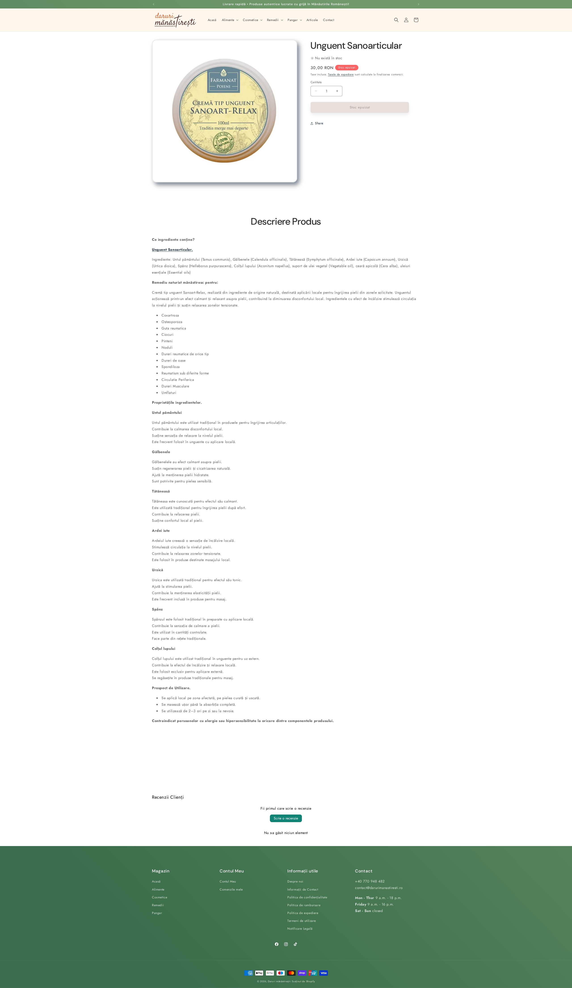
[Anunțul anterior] (153, 4)
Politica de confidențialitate (307, 897)
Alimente (158, 889)
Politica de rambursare (303, 905)
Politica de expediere (302, 913)
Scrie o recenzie (286, 818)
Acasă (156, 881)
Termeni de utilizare (301, 920)
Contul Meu (228, 881)
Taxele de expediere (341, 74)
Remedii (158, 905)
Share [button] (319, 123)
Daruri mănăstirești (279, 981)
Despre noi (295, 881)
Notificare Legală (299, 929)
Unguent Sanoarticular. (172, 249)
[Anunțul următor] (418, 4)
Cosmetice (159, 897)
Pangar (157, 913)
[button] (229, 20)
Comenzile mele (231, 889)
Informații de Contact (302, 889)
